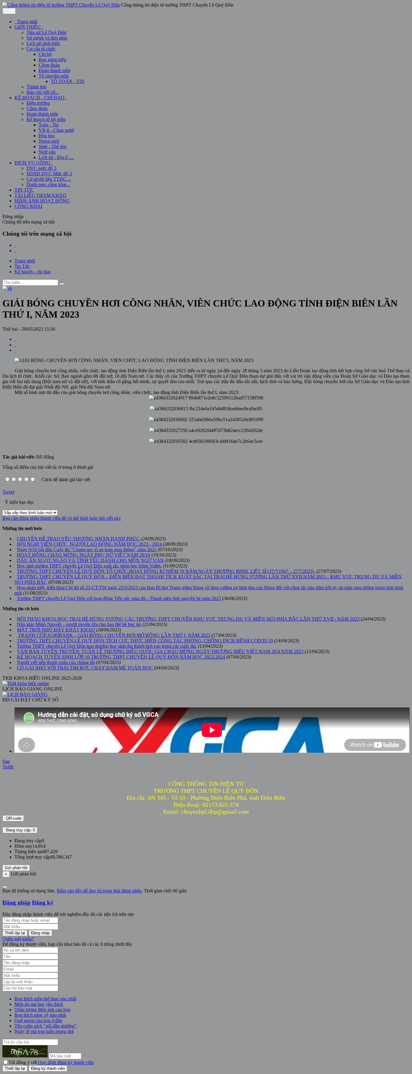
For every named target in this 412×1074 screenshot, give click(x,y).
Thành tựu (36, 86)
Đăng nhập (16, 902)
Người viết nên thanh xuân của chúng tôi (56, 662)
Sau (6, 761)
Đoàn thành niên (54, 70)
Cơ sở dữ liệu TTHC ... (49, 179)
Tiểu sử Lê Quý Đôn (46, 32)
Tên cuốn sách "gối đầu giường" (45, 1025)
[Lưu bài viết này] (15, 350)
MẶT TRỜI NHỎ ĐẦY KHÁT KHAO (56, 629)
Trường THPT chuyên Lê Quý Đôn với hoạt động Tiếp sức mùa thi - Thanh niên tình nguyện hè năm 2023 (119, 598)
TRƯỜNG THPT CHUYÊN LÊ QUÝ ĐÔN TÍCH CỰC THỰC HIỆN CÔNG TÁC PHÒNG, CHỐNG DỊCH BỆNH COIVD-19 (145, 640)
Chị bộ (45, 54)
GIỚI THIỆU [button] (28, 27)
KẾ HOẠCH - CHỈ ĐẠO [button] (40, 97)
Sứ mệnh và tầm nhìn (47, 37)
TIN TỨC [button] (24, 189)
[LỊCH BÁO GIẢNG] (25, 694)
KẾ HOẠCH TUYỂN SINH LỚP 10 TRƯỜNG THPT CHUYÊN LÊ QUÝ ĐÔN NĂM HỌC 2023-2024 (121, 656)
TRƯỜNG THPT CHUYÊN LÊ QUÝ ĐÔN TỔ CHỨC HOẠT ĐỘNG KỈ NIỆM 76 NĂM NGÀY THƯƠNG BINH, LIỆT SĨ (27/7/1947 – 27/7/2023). (166, 571)
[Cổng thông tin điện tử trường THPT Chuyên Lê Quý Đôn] (61, 5)
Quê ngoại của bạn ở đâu (38, 1020)
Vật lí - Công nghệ (56, 130)
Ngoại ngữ (49, 141)
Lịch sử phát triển (43, 43)
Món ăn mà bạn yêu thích (38, 1004)
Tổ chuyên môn (54, 75)
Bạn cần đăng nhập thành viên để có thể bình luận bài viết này (61, 518)
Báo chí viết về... (43, 92)
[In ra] (15, 344)
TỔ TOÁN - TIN (67, 81)
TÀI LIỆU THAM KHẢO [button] (40, 195)
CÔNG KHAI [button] (28, 206)
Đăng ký (42, 902)
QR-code (13, 818)
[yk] (7, 288)
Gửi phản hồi (16, 868)
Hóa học (47, 135)
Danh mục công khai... (48, 184)
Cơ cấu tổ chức (41, 48)
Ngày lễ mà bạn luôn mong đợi (44, 1031)
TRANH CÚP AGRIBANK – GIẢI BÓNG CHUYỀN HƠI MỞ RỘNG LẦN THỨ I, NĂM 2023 (113, 635)
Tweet (8, 491)
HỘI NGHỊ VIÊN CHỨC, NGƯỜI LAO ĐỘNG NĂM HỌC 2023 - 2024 (89, 544)
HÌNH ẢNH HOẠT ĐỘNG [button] (42, 200)
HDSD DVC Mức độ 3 (49, 173)
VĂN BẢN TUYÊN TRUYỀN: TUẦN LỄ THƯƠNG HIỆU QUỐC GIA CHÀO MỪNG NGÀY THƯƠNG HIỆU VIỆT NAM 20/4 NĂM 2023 (160, 651)
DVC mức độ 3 (41, 168)
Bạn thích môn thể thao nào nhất (45, 998)
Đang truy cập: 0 (20, 830)
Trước (8, 766)
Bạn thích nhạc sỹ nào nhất (40, 1015)
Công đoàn (49, 65)
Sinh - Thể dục (53, 146)
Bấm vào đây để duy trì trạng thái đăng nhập (99, 890)
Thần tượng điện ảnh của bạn (42, 1009)
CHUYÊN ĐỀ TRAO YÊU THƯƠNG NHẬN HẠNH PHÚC (78, 538)
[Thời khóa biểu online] (25, 683)
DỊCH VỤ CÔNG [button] (33, 162)
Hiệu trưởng (38, 103)
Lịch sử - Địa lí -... (56, 157)
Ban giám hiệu (52, 59)
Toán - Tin (49, 124)
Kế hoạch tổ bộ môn (46, 119)
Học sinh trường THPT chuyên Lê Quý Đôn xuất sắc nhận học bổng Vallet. (89, 565)
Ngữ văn (47, 151)
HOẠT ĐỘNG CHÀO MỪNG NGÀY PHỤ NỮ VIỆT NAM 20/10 (83, 555)
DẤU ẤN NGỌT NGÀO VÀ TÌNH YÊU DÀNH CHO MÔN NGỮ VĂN (90, 560)
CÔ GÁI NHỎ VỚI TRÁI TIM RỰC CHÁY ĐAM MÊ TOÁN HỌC (85, 667)
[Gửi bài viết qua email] (15, 339)
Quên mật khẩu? (18, 938)
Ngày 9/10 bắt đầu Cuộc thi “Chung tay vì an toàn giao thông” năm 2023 (87, 549)
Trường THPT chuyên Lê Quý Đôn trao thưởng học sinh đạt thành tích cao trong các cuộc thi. (107, 646)
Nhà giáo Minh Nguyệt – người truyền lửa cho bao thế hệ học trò (79, 624)
